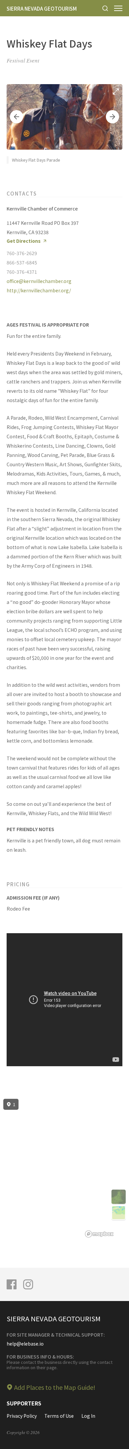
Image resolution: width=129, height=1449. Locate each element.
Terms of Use (59, 1415)
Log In (88, 1415)
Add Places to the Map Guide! (54, 1387)
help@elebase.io (25, 1343)
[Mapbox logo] (99, 1234)
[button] (16, 116)
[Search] (105, 8)
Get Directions (24, 240)
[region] (64, 1168)
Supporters (24, 1403)
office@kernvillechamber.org (39, 281)
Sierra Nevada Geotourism (42, 8)
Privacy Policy (22, 1415)
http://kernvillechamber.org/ (39, 290)
